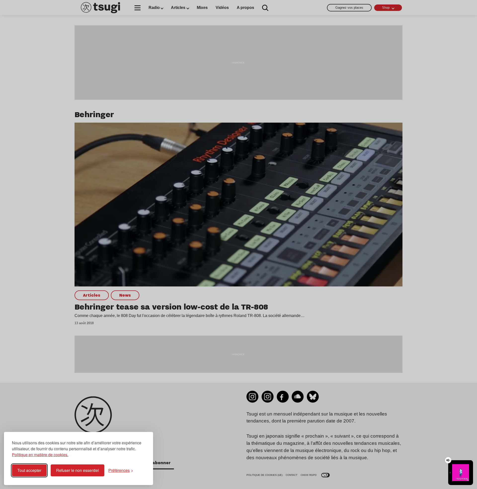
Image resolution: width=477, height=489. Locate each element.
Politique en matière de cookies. (40, 454)
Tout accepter (29, 470)
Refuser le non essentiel (77, 470)
